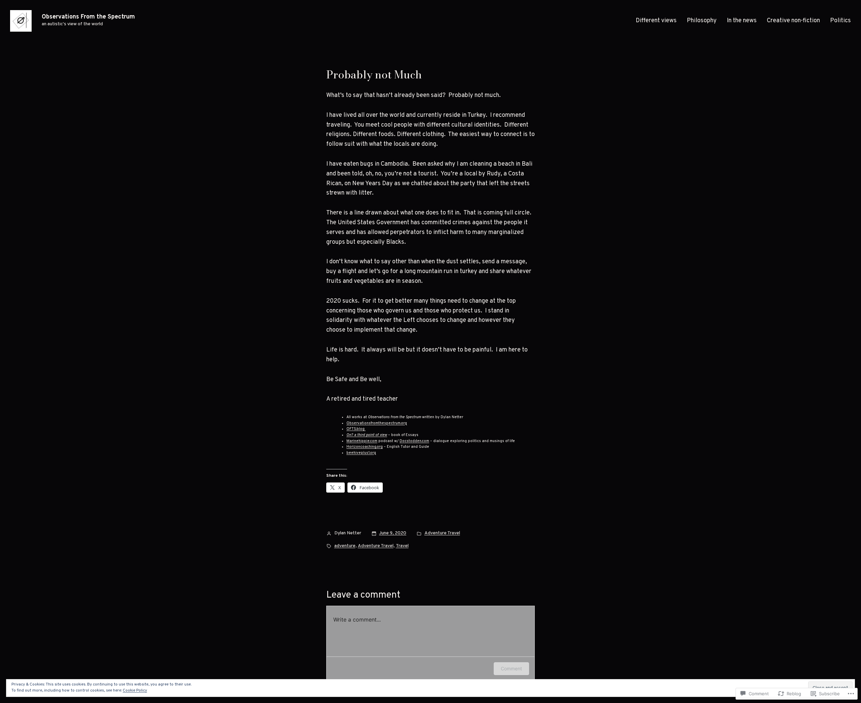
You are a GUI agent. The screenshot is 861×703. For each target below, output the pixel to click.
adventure (344, 546)
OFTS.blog (356, 429)
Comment (511, 668)
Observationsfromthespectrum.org (376, 423)
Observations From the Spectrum (88, 17)
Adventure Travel (442, 533)
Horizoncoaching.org (364, 446)
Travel (402, 546)
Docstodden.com (414, 441)
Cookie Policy (135, 690)
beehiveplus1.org (361, 452)
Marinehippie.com (361, 441)
